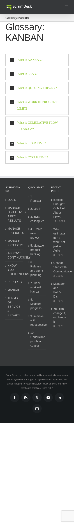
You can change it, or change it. (59, 315)
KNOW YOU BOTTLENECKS (14, 270)
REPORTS (14, 282)
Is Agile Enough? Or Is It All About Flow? (59, 208)
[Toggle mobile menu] (67, 7)
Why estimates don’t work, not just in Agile (59, 240)
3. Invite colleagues (37, 219)
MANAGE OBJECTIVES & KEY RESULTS (14, 214)
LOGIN (12, 199)
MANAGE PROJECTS (14, 243)
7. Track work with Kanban (36, 287)
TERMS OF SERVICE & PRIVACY (14, 307)
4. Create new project (36, 233)
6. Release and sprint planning (36, 269)
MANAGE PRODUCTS (14, 230)
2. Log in (35, 208)
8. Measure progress (35, 304)
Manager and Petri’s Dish (59, 290)
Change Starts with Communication (60, 267)
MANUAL (14, 290)
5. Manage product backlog (37, 250)
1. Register (35, 198)
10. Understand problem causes (37, 339)
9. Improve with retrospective (37, 320)
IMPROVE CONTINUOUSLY (14, 255)
